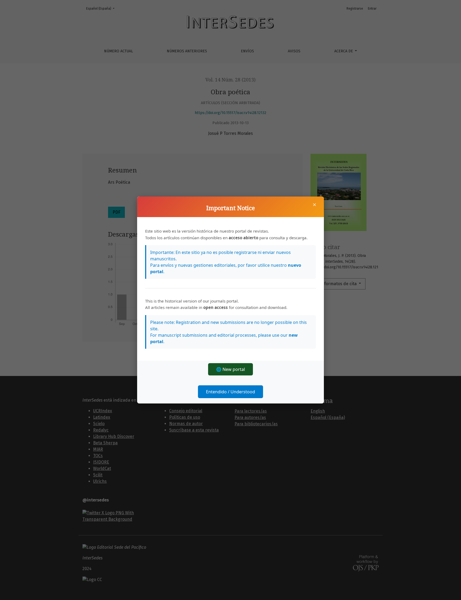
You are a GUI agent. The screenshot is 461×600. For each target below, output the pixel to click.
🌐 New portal (230, 369)
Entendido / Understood (230, 392)
